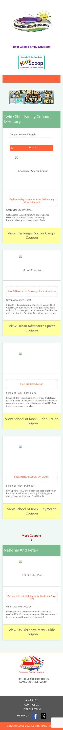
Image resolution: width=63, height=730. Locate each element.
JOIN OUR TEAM (32, 709)
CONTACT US (31, 705)
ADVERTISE (31, 700)
